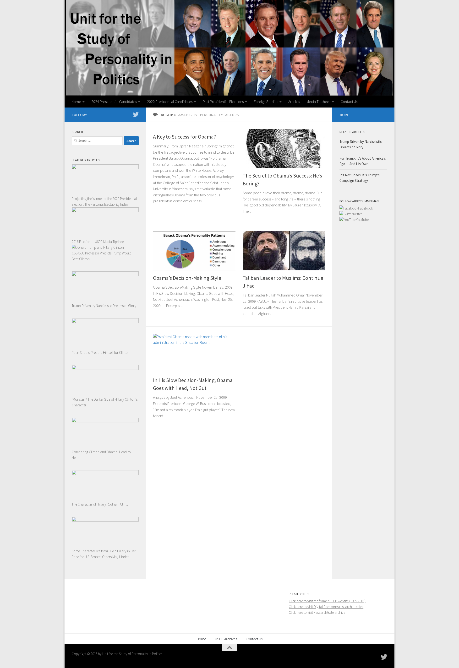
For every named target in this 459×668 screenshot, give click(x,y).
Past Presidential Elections (223, 101)
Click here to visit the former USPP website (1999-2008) (327, 601)
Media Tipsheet (318, 101)
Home (76, 101)
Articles (294, 101)
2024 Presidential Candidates (114, 101)
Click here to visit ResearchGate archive (317, 612)
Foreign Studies (266, 101)
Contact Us (349, 101)
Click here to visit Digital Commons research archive (326, 606)
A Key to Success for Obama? (184, 136)
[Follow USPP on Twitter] (136, 114)
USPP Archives (226, 638)
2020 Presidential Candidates (169, 101)
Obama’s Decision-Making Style (187, 278)
